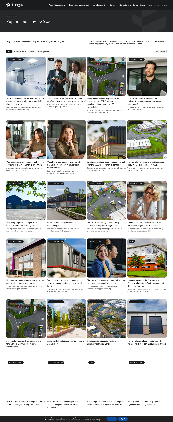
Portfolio (113, 5)
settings (98, 420)
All (9, 51)
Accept (112, 419)
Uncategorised (43, 51)
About (150, 5)
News (32, 51)
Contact (164, 5)
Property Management (79, 5)
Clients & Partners (125, 5)
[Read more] (19, 5)
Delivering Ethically (139, 5)
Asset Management (57, 5)
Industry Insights (20, 51)
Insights (157, 5)
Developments (99, 5)
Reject (123, 419)
